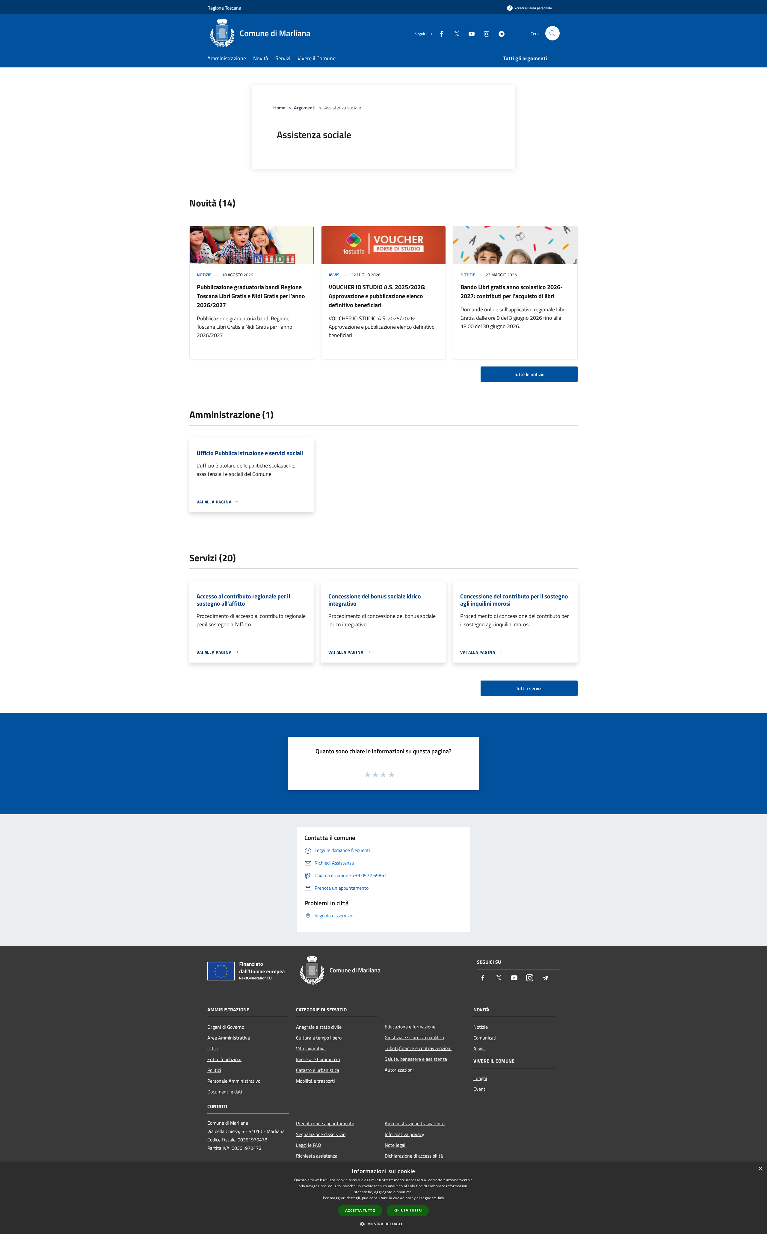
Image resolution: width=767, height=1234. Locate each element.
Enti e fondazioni (224, 1059)
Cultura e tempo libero (319, 1037)
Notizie (204, 274)
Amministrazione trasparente (415, 1123)
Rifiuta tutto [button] (407, 1210)
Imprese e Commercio (318, 1059)
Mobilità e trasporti (315, 1080)
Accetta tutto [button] (360, 1210)
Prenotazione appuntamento (325, 1123)
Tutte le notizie (529, 374)
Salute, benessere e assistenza (416, 1059)
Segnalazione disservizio (320, 1134)
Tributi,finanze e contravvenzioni (418, 1048)
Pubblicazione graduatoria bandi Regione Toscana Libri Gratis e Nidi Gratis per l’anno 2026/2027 (251, 296)
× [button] (760, 1169)
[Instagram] (484, 33)
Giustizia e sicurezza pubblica (414, 1037)
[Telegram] (499, 33)
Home (279, 107)
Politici (214, 1070)
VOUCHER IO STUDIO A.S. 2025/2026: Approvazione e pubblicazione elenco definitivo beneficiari (377, 296)
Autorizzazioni (399, 1069)
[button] (383, 1224)
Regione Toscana (224, 7)
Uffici (212, 1048)
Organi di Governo (225, 1027)
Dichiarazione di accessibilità (414, 1155)
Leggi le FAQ (308, 1145)
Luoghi (480, 1078)
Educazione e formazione (410, 1026)
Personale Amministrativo (233, 1080)
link (441, 1197)
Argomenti (304, 107)
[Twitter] (454, 33)
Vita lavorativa (311, 1048)
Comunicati (484, 1037)
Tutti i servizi (529, 688)
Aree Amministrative (228, 1037)
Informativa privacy (404, 1134)
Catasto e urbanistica (317, 1070)
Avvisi (335, 274)
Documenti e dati (224, 1091)
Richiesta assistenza (316, 1155)
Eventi (480, 1089)
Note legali (396, 1145)
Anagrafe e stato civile (319, 1027)
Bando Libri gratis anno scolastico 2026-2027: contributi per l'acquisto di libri (511, 291)
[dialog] (383, 1198)
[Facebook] (439, 33)
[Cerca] (552, 33)
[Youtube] (469, 33)
